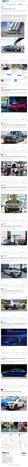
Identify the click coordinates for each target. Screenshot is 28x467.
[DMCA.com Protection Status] (23, 453)
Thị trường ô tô (8, 294)
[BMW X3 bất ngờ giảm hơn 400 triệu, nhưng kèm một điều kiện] (14, 403)
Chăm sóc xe (7, 160)
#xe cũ (2, 144)
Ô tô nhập (5, 95)
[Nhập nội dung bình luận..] (11, 60)
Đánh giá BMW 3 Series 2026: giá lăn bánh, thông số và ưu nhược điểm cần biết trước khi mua (13, 188)
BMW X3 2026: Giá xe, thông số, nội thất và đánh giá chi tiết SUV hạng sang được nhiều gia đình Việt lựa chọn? (14, 90)
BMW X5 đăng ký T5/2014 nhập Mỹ (16, 70)
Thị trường (2, 13)
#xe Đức (2, 113)
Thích (2, 57)
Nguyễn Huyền (5, 255)
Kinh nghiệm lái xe (3, 160)
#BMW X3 (5, 113)
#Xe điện (2, 246)
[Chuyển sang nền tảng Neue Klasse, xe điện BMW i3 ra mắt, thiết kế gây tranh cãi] (14, 337)
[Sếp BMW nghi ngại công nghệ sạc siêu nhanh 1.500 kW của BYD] (14, 238)
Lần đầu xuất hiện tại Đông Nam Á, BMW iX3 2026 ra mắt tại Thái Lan (12, 290)
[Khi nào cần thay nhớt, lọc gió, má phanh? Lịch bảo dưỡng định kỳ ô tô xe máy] (14, 168)
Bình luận (14, 57)
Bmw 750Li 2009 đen (4, 70)
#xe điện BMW (6, 346)
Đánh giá (2, 95)
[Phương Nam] (2, 88)
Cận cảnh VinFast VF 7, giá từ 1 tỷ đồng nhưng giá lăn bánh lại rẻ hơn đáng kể (23, 433)
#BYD (4, 246)
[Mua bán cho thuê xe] (25, 1)
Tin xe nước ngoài (7, 13)
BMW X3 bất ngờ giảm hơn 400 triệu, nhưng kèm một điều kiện (11, 391)
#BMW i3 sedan (9, 379)
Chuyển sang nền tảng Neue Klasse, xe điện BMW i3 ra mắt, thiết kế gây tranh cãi (14, 323)
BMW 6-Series (11, 13)
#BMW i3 (10, 346)
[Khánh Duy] (2, 154)
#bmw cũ (5, 144)
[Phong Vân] (2, 322)
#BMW (7, 246)
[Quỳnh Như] (2, 356)
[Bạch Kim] (2, 7)
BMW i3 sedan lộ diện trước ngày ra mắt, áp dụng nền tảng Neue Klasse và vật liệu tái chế (13, 359)
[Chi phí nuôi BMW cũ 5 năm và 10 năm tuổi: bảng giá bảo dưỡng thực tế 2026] (14, 137)
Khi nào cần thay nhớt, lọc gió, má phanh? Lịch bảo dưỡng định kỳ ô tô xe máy (13, 156)
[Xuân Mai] (2, 389)
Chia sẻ (25, 57)
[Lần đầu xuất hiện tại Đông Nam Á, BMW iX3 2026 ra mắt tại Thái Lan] (14, 303)
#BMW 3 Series (5, 214)
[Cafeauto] (14, 29)
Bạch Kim (4, 6)
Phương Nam (4, 87)
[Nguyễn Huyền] (2, 256)
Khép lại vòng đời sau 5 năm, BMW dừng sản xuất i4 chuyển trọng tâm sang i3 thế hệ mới (14, 258)
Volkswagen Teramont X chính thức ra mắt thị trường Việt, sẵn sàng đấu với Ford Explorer (5, 433)
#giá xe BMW (2, 346)
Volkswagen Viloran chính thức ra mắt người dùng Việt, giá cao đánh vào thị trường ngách (14, 433)
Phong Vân (4, 321)
